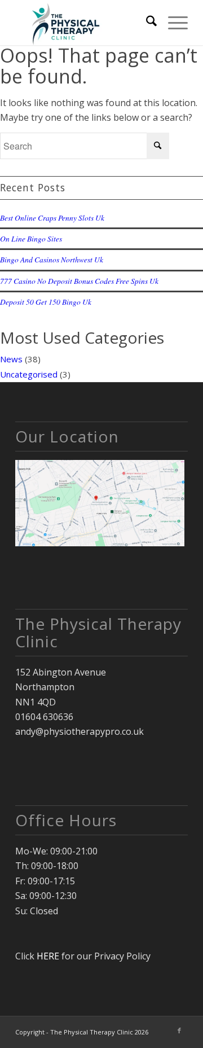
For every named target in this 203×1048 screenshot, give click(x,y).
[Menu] (172, 22)
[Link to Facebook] (179, 1030)
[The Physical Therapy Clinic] (84, 22)
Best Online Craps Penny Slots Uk (52, 217)
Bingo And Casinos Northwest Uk (51, 259)
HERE (48, 956)
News (11, 359)
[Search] (146, 22)
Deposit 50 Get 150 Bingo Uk (45, 301)
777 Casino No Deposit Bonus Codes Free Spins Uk (79, 280)
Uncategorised (29, 374)
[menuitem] (146, 22)
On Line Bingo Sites (31, 238)
